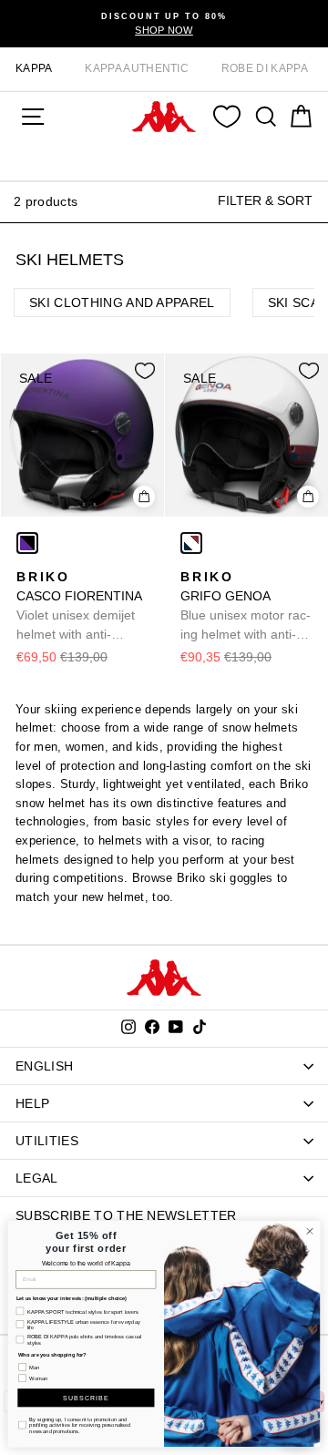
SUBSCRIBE (85, 1397)
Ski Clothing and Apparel (122, 302)
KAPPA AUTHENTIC (137, 68)
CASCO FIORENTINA (79, 606)
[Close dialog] (309, 1231)
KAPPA (34, 68)
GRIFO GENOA (245, 606)
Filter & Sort (265, 200)
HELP (32, 1103)
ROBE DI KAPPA (264, 68)
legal (36, 1178)
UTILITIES (46, 1140)
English (44, 1066)
